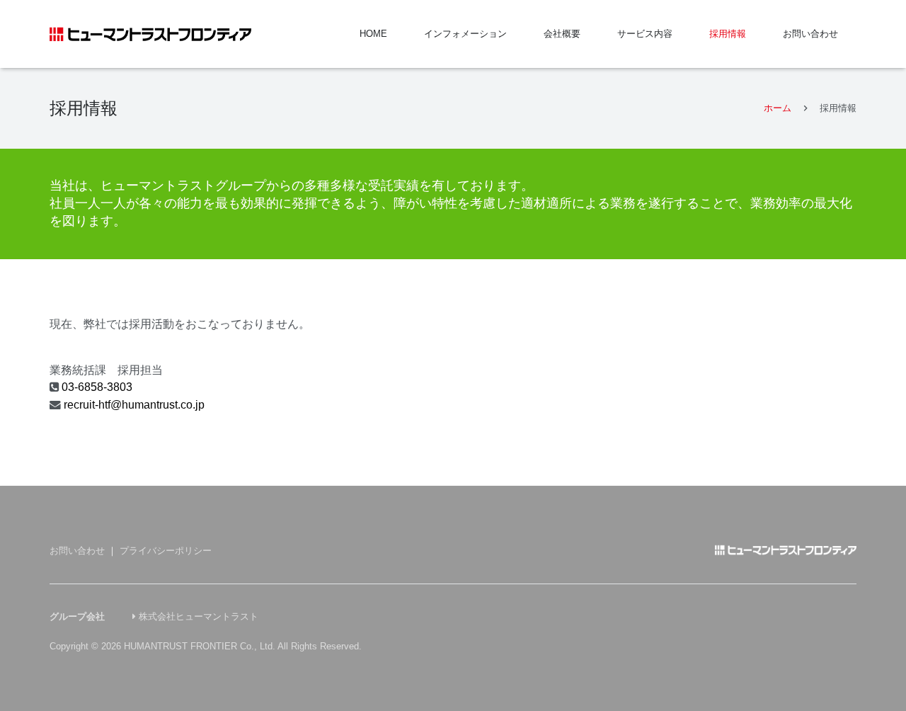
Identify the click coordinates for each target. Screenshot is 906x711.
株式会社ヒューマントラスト (198, 616)
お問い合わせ (77, 550)
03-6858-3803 (97, 387)
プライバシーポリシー (166, 550)
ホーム (777, 108)
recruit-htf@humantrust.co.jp (134, 405)
